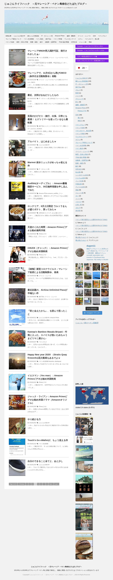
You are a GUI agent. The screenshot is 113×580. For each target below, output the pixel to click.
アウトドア (79, 99)
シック (46, 126)
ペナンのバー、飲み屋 (92, 39)
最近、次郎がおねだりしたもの (43, 95)
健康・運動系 (71, 36)
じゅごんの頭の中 (19, 36)
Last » (56, 484)
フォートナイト (60, 98)
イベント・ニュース (84, 36)
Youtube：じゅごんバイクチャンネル (90, 46)
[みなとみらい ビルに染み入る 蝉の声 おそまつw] (79, 275)
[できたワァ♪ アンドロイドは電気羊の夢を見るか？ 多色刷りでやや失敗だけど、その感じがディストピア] (88, 267)
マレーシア (64, 57)
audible (56, 193)
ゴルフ (77, 208)
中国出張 (78, 184)
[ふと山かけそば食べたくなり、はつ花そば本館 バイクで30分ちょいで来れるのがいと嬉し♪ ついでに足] (105, 292)
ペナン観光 (39, 39)
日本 (94, 36)
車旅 (90, 42)
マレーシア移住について (13, 39)
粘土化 (30, 101)
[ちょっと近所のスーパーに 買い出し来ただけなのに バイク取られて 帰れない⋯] (96, 267)
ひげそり (33, 128)
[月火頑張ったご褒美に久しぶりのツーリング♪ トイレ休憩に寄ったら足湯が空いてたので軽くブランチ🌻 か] (79, 284)
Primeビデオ (42, 234)
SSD (67, 98)
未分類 (77, 210)
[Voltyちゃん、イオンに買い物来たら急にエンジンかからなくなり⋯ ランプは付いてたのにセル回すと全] (88, 292)
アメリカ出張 (80, 187)
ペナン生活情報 (29, 39)
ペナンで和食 (58, 39)
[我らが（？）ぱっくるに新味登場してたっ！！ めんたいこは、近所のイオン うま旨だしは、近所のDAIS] (79, 301)
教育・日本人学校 (22, 42)
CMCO (33, 82)
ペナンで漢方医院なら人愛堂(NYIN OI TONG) (91, 219)
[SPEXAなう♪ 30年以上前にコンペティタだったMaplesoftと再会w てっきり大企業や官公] (88, 301)
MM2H (37, 60)
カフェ (80, 39)
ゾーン (61, 193)
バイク (77, 96)
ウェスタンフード (70, 39)
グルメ (77, 90)
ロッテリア (48, 213)
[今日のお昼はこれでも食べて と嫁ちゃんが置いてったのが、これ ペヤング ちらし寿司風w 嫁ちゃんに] (96, 284)
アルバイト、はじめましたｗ (42, 141)
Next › (51, 484)
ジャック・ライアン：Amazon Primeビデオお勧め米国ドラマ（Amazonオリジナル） (47, 399)
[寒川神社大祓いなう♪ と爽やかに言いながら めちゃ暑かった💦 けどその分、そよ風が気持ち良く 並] (105, 284)
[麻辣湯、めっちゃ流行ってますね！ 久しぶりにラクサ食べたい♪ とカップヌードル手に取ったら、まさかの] (105, 275)
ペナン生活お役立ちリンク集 (87, 56)
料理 (77, 93)
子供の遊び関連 (64, 42)
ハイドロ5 (52, 126)
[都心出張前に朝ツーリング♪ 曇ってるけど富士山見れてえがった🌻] (96, 301)
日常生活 (74, 42)
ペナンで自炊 (10, 42)
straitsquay (58, 361)
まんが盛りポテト (57, 213)
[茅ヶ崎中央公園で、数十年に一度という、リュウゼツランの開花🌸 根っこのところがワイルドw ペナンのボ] (88, 275)
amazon (50, 193)
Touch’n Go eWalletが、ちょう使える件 (48, 440)
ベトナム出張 (80, 178)
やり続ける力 (34, 419)
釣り (77, 102)
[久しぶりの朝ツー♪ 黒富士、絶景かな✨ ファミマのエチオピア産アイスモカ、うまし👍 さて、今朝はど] (96, 275)
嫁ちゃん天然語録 (33, 36)
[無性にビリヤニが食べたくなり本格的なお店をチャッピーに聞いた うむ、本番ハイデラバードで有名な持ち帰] (105, 267)
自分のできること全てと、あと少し (45, 461)
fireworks (51, 361)
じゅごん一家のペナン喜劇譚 (86, 323)
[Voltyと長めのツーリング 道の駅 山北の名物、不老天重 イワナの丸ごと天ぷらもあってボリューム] (105, 301)
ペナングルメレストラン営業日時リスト (91, 61)
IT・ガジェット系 (47, 36)
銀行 (41, 42)
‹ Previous (21, 484)
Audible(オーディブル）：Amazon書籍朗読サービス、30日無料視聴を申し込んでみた (48, 186)
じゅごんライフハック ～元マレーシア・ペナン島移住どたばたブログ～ (45, 3)
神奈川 (80, 121)
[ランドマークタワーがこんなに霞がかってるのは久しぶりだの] (79, 292)
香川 (79, 118)
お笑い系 (78, 205)
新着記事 (8, 36)
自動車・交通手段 (50, 42)
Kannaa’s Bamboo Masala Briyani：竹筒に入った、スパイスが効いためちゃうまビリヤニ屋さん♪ (47, 335)
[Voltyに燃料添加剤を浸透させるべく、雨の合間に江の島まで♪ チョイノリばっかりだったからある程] (88, 284)
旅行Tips (48, 39)
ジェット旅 (82, 42)
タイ (77, 196)
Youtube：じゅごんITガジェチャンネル (90, 50)
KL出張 (77, 172)
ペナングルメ (102, 36)
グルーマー (59, 126)
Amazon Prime (59, 36)
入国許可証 (31, 60)
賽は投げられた (80, 237)
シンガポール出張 (81, 175)
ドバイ (77, 199)
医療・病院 (34, 42)
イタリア (78, 202)
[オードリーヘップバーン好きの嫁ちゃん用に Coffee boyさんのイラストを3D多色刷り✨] (79, 267)
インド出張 (79, 181)
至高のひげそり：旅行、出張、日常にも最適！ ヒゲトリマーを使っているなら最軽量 (48, 119)
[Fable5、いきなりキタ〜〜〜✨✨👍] (96, 292)
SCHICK (39, 128)
